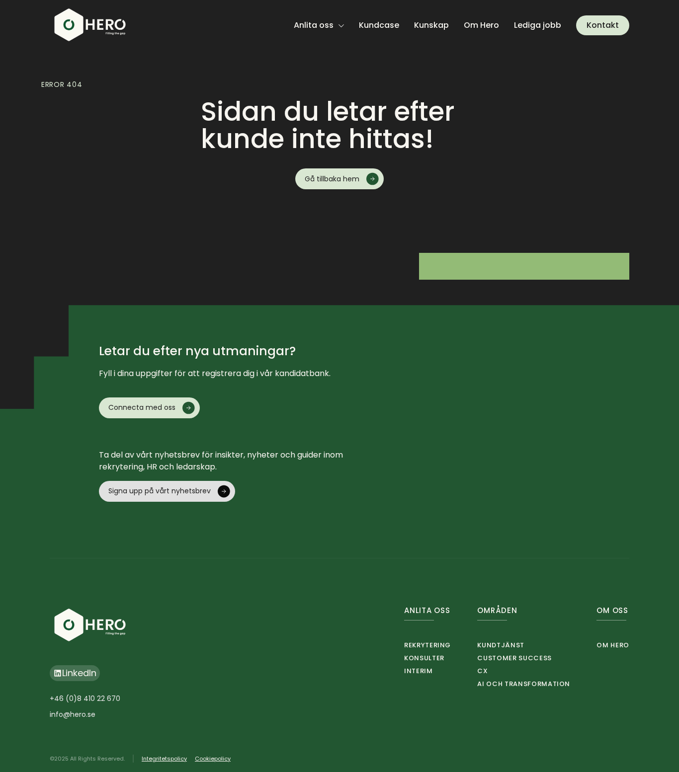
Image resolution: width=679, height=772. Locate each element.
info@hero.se (72, 714)
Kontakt (603, 25)
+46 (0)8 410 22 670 (85, 698)
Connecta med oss (141, 407)
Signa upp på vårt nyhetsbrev (159, 491)
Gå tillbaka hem (332, 179)
